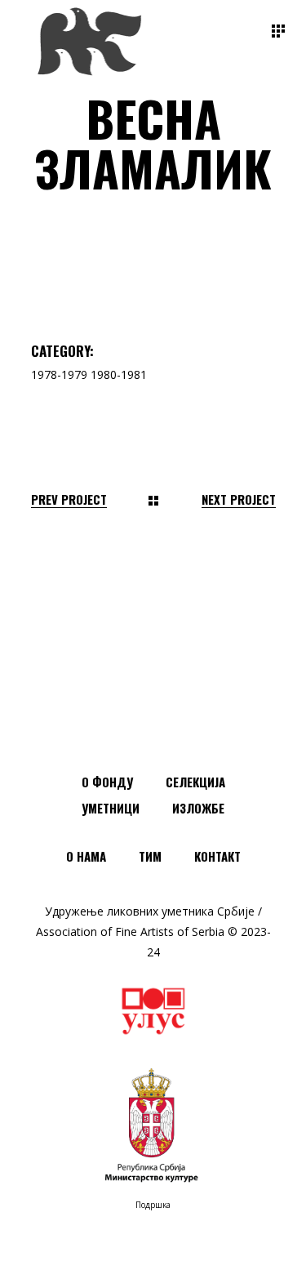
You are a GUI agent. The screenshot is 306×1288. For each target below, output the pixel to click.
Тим (150, 856)
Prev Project (69, 499)
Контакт (217, 856)
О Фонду (107, 782)
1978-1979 (59, 374)
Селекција (195, 782)
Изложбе (198, 808)
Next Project (239, 499)
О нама (86, 856)
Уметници (111, 808)
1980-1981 (119, 374)
